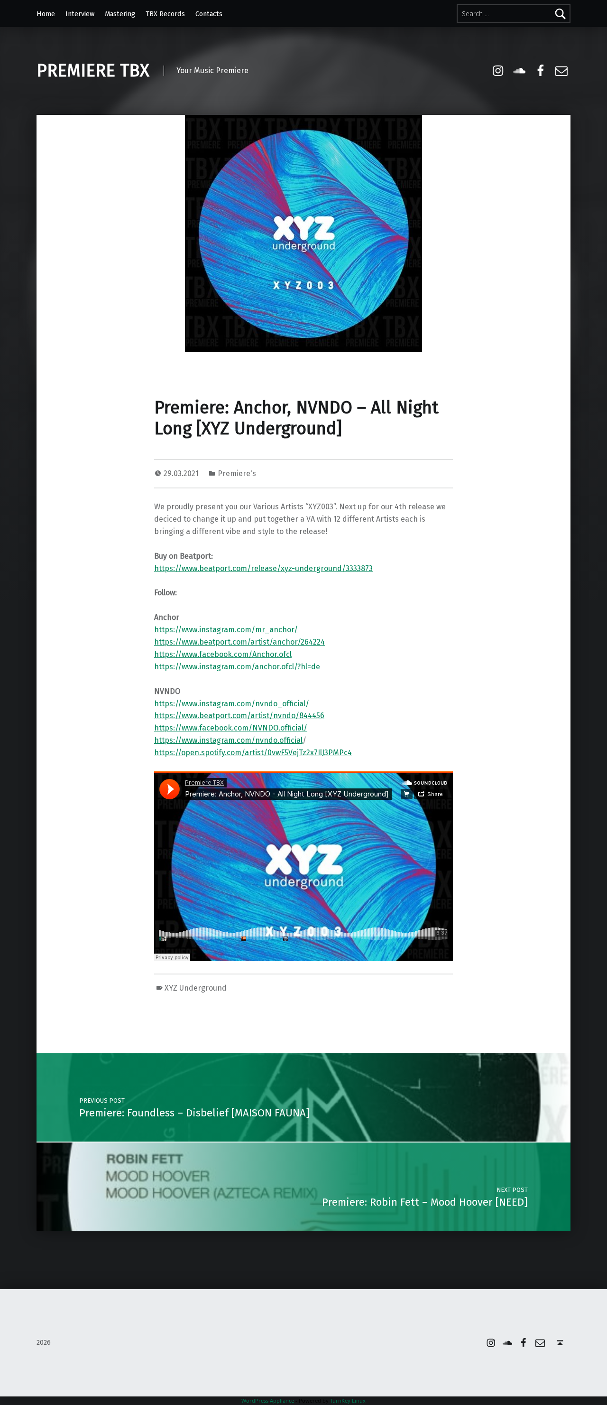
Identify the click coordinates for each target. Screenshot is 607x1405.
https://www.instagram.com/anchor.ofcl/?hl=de (237, 666)
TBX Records (165, 13)
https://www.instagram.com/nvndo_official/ (231, 703)
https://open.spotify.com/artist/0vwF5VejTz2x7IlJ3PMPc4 (253, 752)
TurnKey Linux (348, 1400)
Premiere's (237, 473)
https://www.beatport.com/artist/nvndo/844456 (239, 715)
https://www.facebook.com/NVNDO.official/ (230, 727)
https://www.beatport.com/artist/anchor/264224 (239, 641)
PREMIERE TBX (93, 70)
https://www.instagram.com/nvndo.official (228, 740)
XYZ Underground (196, 988)
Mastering (120, 13)
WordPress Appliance (267, 1400)
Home (46, 13)
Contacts (208, 13)
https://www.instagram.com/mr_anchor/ (226, 629)
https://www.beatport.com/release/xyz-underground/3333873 (263, 568)
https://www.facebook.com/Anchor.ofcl (223, 654)
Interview (79, 13)
